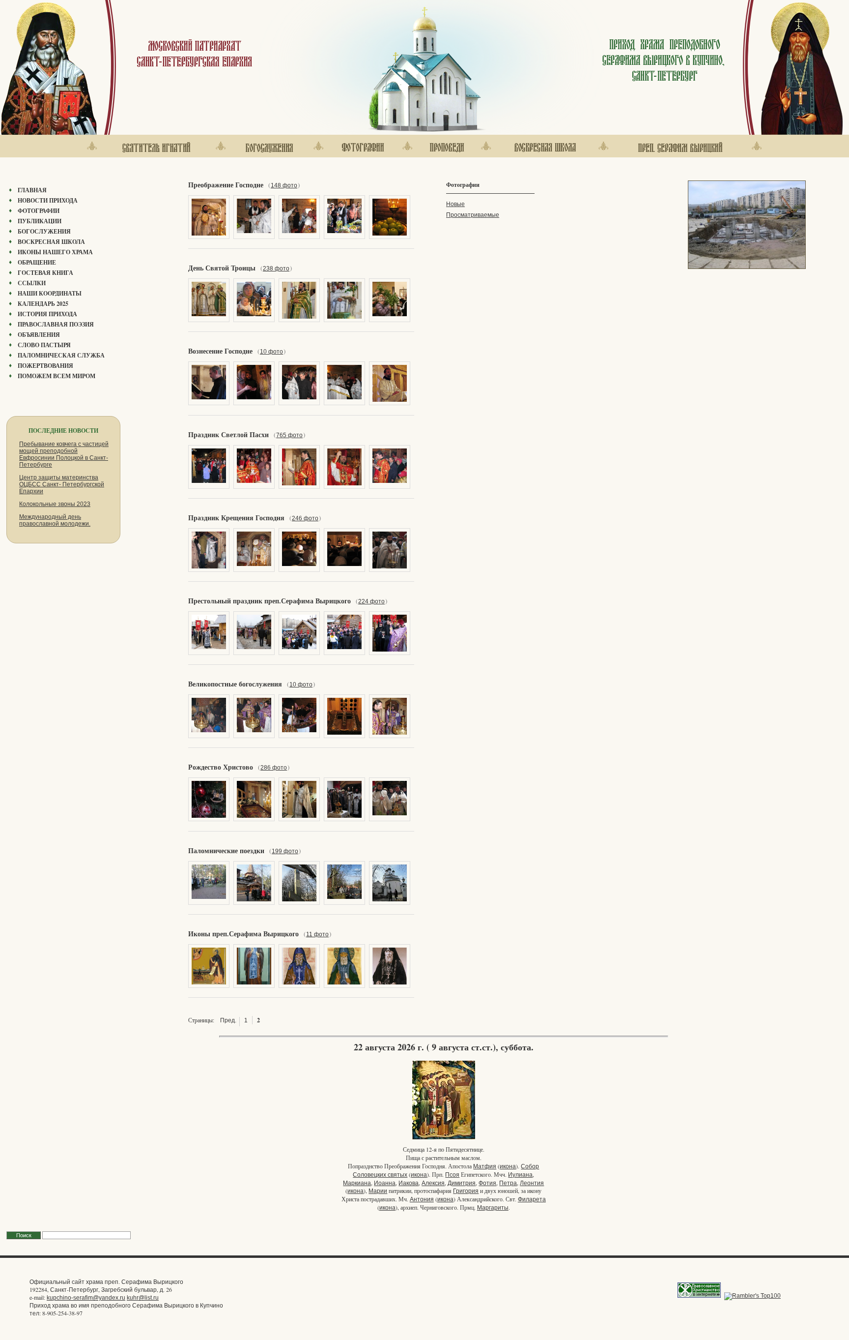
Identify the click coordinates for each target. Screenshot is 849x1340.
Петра (508, 1183)
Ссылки (32, 283)
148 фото (284, 185)
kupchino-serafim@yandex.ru (86, 1297)
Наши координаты (50, 293)
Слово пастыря (44, 345)
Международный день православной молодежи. (54, 520)
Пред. (228, 1020)
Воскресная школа (51, 242)
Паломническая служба (61, 355)
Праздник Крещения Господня (236, 518)
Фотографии (38, 211)
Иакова (408, 1183)
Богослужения (44, 231)
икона (508, 1166)
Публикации (39, 221)
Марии (377, 1191)
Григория (466, 1191)
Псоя (452, 1174)
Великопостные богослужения (235, 684)
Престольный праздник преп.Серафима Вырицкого (269, 601)
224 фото (371, 601)
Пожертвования (45, 365)
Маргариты (493, 1207)
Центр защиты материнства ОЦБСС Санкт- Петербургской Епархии (61, 484)
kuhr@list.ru (143, 1297)
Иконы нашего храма (55, 252)
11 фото (317, 934)
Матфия (484, 1166)
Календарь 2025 (43, 303)
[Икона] (443, 1138)
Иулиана (520, 1174)
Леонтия (532, 1183)
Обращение (37, 262)
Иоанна (385, 1183)
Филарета (532, 1199)
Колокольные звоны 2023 (54, 504)
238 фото (276, 268)
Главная (32, 190)
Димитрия (462, 1183)
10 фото (271, 351)
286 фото (273, 767)
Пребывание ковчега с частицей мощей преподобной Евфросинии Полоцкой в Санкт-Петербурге (64, 454)
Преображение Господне (225, 185)
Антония (422, 1199)
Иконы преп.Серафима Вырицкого (243, 934)
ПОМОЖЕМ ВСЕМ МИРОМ (56, 376)
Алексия (433, 1183)
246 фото (305, 518)
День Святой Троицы (221, 268)
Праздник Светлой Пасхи (228, 435)
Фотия (487, 1183)
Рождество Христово (220, 767)
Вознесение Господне (220, 351)
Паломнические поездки (226, 851)
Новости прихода (48, 200)
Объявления (39, 334)
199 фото (285, 851)
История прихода (47, 314)
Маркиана (357, 1183)
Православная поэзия (56, 324)
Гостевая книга (45, 272)
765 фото (289, 435)
